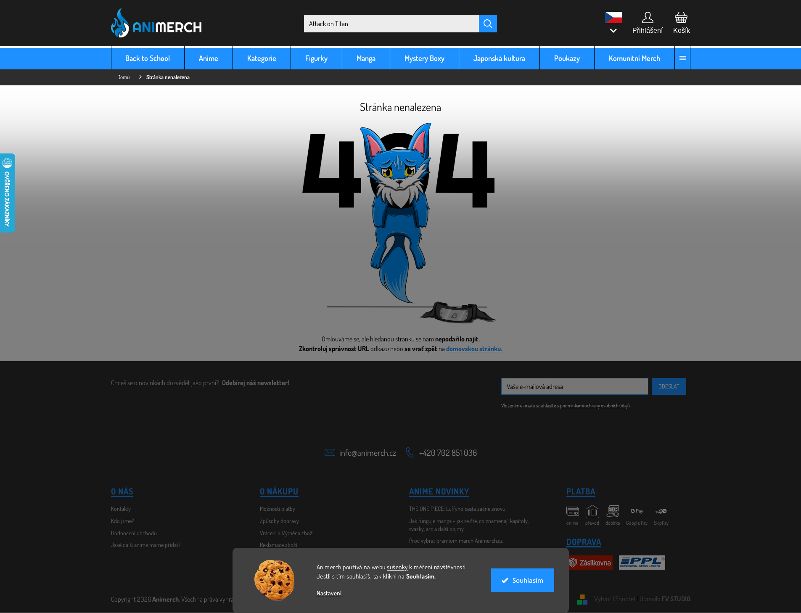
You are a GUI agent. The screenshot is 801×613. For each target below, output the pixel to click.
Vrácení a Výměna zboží (287, 532)
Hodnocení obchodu (134, 532)
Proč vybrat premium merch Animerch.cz (456, 540)
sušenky (397, 567)
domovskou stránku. (474, 348)
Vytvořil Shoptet (615, 599)
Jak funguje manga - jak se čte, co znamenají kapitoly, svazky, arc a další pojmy (469, 524)
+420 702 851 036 (448, 452)
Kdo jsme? (122, 520)
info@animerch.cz (367, 452)
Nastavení (329, 593)
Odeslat (668, 386)
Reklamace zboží (278, 544)
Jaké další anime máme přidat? (146, 544)
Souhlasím (528, 580)
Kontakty (121, 508)
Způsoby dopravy (279, 520)
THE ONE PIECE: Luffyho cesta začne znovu (457, 508)
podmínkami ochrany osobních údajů (595, 405)
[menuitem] (148, 57)
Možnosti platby (277, 508)
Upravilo (665, 599)
